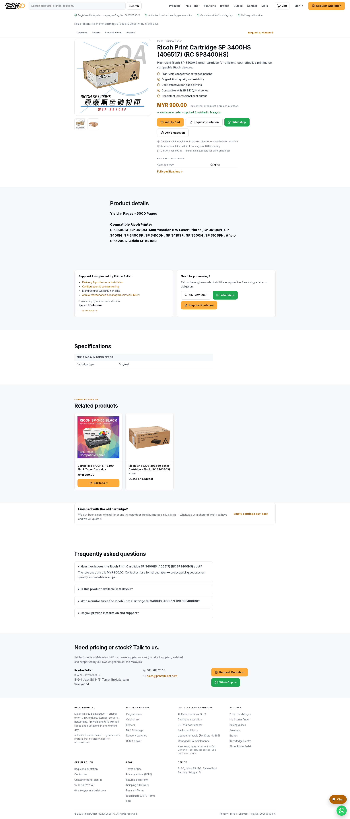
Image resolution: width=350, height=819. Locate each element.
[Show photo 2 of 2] (93, 124)
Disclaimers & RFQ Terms (140, 795)
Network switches (136, 735)
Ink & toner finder (240, 719)
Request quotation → (260, 32)
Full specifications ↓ (170, 171)
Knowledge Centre (240, 741)
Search (134, 5)
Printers (130, 725)
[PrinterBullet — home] (15, 6)
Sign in (299, 5)
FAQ (128, 801)
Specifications (113, 32)
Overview (82, 32)
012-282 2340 (198, 295)
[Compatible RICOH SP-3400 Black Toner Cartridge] (98, 451)
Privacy (224, 813)
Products (174, 5)
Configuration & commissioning (100, 286)
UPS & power (133, 741)
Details (96, 32)
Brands (224, 5)
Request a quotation (86, 769)
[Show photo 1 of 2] (80, 124)
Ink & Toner (192, 5)
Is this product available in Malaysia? (107, 589)
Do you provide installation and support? (110, 613)
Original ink (132, 719)
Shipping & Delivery (137, 785)
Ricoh (86, 23)
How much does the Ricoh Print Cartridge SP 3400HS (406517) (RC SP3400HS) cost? (141, 566)
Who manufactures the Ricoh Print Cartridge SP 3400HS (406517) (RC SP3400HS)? (140, 601)
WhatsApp (239, 122)
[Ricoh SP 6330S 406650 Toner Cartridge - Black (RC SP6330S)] (149, 451)
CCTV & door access (190, 725)
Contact (252, 5)
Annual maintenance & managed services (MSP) (111, 294)
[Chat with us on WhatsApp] (342, 810)
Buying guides (238, 725)
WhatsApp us (228, 682)
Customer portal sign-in (88, 779)
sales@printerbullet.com (162, 676)
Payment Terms (135, 790)
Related (131, 32)
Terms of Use (134, 769)
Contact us (80, 774)
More (264, 5)
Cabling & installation (190, 719)
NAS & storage (134, 730)
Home (77, 23)
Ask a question (175, 132)
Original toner (134, 714)
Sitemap (243, 813)
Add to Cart (172, 122)
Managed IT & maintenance (194, 741)
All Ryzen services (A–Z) (192, 714)
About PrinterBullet (240, 746)
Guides (238, 5)
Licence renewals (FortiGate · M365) (199, 735)
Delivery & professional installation (102, 282)
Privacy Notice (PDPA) (139, 774)
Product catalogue (240, 714)
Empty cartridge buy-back (251, 513)
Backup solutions (188, 730)
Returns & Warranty (137, 779)
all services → (90, 310)
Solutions (210, 5)
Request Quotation (328, 5)
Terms (233, 813)
